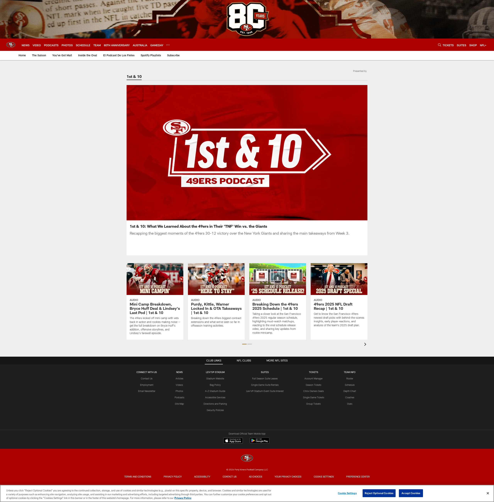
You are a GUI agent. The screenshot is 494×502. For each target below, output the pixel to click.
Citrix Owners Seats (313, 391)
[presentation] (365, 345)
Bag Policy (215, 384)
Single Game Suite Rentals (265, 384)
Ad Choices (255, 476)
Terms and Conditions (137, 476)
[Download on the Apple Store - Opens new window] (233, 441)
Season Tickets (313, 384)
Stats (349, 403)
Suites (265, 372)
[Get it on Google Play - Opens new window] (260, 442)
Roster (349, 378)
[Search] (439, 44)
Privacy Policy (173, 476)
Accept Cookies (411, 492)
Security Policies (215, 410)
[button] (222, 152)
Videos (179, 384)
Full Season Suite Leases (265, 378)
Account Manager (314, 378)
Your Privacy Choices (288, 476)
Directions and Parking (215, 403)
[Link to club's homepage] (10, 44)
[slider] (247, 210)
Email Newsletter (146, 391)
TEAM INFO (349, 372)
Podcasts (179, 397)
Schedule (349, 384)
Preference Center (358, 476)
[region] (247, 493)
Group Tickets (313, 403)
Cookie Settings (324, 476)
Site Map (179, 403)
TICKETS (313, 372)
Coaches (349, 397)
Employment (146, 384)
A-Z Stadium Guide (215, 391)
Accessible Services (215, 397)
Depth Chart (349, 391)
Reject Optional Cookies (379, 492)
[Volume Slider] (339, 217)
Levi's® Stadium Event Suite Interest (265, 391)
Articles (179, 378)
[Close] (488, 493)
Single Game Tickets (313, 397)
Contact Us (146, 378)
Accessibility (202, 476)
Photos (179, 391)
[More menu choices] (167, 44)
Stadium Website (215, 378)
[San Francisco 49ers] (247, 458)
